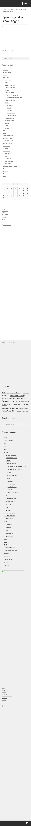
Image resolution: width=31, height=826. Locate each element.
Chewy (27, 393)
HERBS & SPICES (9, 118)
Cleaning (21, 395)
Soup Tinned (22, 408)
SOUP (6, 125)
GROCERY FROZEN (8, 138)
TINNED (7, 128)
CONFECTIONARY (9, 92)
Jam (22, 401)
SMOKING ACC (9, 161)
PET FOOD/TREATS (8, 143)
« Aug (14, 200)
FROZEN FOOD (9, 141)
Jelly (24, 401)
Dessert (18, 398)
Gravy (15, 401)
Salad (3, 408)
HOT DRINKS (10, 105)
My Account (5, 823)
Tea (3, 411)
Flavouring (6, 401)
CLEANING (8, 158)
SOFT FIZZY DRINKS (12, 115)
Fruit (12, 401)
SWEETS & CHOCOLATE (13, 95)
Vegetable (11, 411)
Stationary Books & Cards (10, 166)
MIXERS (9, 108)
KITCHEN (7, 153)
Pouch (13, 405)
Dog (22, 398)
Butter (18, 393)
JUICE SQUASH (11, 113)
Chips (8, 396)
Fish (25, 398)
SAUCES (7, 123)
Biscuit (8, 393)
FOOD (6, 82)
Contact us (4, 217)
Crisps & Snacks (7, 72)
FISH (4, 130)
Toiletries (5, 70)
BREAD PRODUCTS (10, 87)
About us (4, 212)
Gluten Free (7, 449)
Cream (10, 398)
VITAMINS (5, 148)
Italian (5, 176)
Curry (14, 398)
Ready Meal (23, 405)
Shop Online (5, 211)
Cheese (24, 393)
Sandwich (7, 408)
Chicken (4, 396)
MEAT (4, 133)
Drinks (5, 75)
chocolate (14, 395)
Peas (10, 405)
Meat (4, 404)
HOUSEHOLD (6, 151)
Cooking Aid (5, 398)
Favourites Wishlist (7, 216)
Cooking (26, 396)
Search (15, 823)
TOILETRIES (8, 163)
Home (4, 9)
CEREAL (7, 90)
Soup (18, 408)
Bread (11, 393)
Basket (24, 822)
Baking (4, 393)
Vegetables (18, 411)
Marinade (27, 401)
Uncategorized (8, 556)
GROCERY (6, 77)
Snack (13, 407)
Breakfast (14, 393)
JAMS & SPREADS (9, 120)
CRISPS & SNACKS (10, 100)
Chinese (5, 171)
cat (21, 393)
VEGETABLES (6, 146)
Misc (6, 156)
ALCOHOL (9, 110)
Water (27, 411)
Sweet (26, 408)
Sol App (4, 219)
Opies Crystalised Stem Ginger (14, 9)
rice (27, 404)
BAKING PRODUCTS (10, 85)
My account (5, 214)
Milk (8, 405)
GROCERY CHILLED (8, 136)
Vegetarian (6, 168)
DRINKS (7, 103)
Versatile (24, 411)
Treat (5, 411)
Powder (17, 405)
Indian (5, 174)
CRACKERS (8, 80)
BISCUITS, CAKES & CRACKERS (15, 98)
